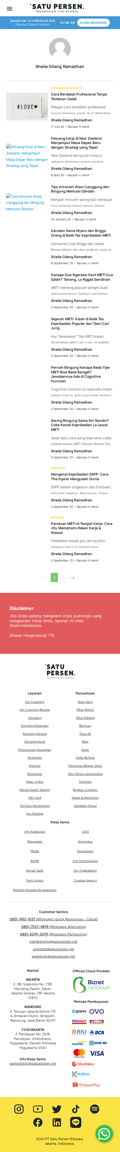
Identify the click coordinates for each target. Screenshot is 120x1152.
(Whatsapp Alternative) (53, 926)
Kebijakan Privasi (85, 805)
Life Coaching (34, 701)
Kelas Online (34, 781)
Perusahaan (85, 851)
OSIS (85, 831)
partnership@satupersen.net (33, 1063)
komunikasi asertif (66, 88)
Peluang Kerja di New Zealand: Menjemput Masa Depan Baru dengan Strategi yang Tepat (77, 143)
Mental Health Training (35, 789)
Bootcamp (34, 773)
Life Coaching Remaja (35, 709)
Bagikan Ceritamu (85, 789)
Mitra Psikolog (85, 717)
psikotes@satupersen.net (53, 949)
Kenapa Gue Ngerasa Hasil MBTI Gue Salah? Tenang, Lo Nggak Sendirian (82, 277)
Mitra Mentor (85, 709)
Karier (85, 749)
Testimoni (85, 781)
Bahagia (57, 517)
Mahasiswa (34, 841)
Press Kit (85, 733)
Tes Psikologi (34, 813)
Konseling (34, 717)
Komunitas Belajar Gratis (85, 765)
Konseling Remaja (35, 733)
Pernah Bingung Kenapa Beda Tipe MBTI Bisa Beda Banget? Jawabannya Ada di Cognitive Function (80, 374)
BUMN (35, 861)
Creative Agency (85, 880)
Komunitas (85, 841)
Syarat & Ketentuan (85, 797)
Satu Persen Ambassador (85, 773)
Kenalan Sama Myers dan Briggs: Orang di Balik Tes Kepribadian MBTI (81, 232)
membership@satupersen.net (53, 941)
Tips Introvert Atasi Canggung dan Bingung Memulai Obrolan (80, 189)
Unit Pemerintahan (85, 861)
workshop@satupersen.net (53, 956)
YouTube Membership (35, 805)
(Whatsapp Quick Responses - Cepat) (54, 919)
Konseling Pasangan (35, 725)
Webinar (34, 765)
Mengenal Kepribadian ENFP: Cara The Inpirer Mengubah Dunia (79, 476)
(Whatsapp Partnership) (53, 934)
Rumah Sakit (34, 870)
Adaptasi (58, 468)
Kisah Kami (85, 701)
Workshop (35, 757)
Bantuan (85, 725)
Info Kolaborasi (34, 831)
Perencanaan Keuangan (34, 749)
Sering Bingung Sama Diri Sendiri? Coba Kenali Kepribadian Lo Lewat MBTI (80, 425)
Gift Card (34, 797)
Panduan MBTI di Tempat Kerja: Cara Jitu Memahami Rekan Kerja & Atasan (81, 528)
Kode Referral (85, 757)
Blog (85, 741)
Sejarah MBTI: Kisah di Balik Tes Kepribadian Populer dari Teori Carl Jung (80, 323)
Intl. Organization (85, 870)
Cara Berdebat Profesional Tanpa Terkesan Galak (79, 96)
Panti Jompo (34, 880)
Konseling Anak (34, 741)
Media (35, 851)
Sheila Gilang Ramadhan (71, 120)
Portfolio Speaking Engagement (35, 890)
